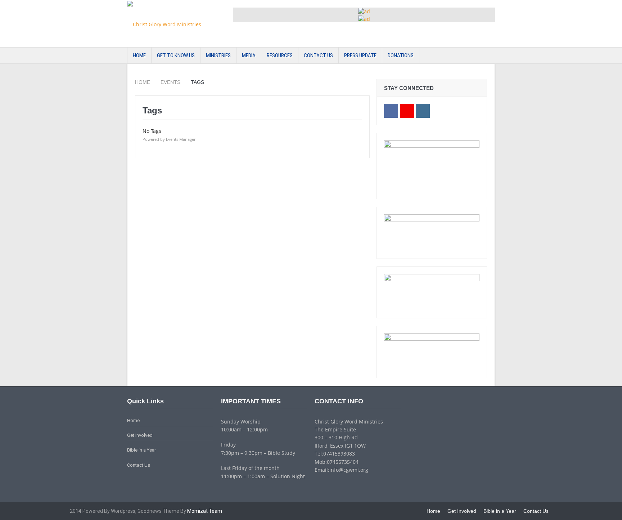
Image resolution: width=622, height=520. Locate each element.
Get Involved (140, 435)
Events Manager (180, 139)
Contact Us (318, 55)
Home (139, 55)
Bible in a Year (141, 450)
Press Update (360, 55)
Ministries (218, 55)
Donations (401, 55)
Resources (280, 55)
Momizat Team (204, 511)
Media (249, 55)
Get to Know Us (176, 55)
